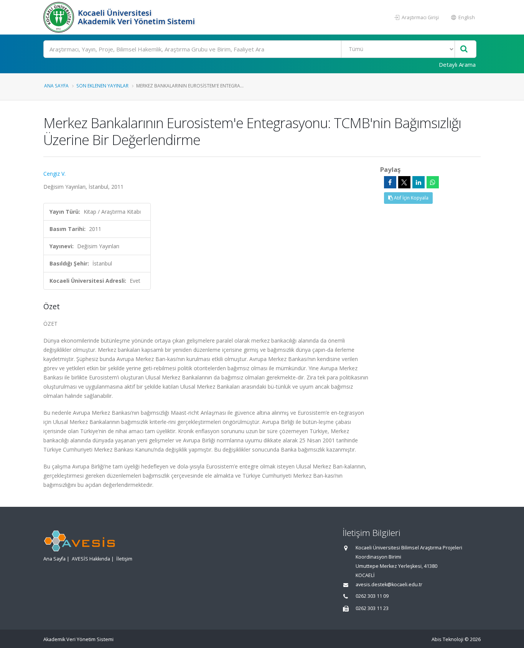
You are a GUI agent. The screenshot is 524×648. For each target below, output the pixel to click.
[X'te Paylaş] (404, 182)
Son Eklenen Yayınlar (102, 85)
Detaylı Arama (457, 64)
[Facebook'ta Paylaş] (390, 182)
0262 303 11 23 (372, 608)
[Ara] (464, 49)
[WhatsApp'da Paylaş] (433, 182)
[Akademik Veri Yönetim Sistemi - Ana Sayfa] (59, 17)
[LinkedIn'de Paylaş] (418, 182)
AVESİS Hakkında (91, 559)
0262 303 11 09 (372, 596)
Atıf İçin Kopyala (410, 198)
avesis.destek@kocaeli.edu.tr (389, 584)
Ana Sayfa (56, 85)
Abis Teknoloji (447, 639)
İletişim (124, 559)
